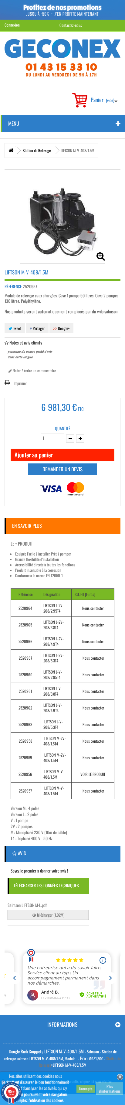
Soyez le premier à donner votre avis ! (39, 870)
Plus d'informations (109, 1089)
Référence (13, 286)
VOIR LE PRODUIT (92, 774)
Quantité (62, 428)
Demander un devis (62, 469)
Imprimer (20, 383)
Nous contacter (93, 608)
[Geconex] (62, 58)
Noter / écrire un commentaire (34, 370)
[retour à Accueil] (11, 150)
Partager (38, 328)
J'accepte (86, 1088)
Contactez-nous (70, 25)
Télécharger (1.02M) (50, 915)
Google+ (63, 328)
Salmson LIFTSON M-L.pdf (27, 905)
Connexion (12, 25)
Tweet (16, 328)
